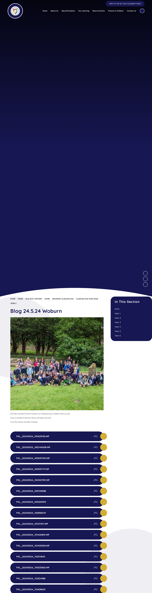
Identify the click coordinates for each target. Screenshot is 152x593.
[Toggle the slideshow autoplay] (145, 284)
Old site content (33, 299)
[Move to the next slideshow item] (145, 273)
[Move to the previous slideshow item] (145, 279)
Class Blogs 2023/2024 (87, 299)
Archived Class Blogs (63, 299)
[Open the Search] (142, 11)
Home (12, 299)
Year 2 (13, 303)
